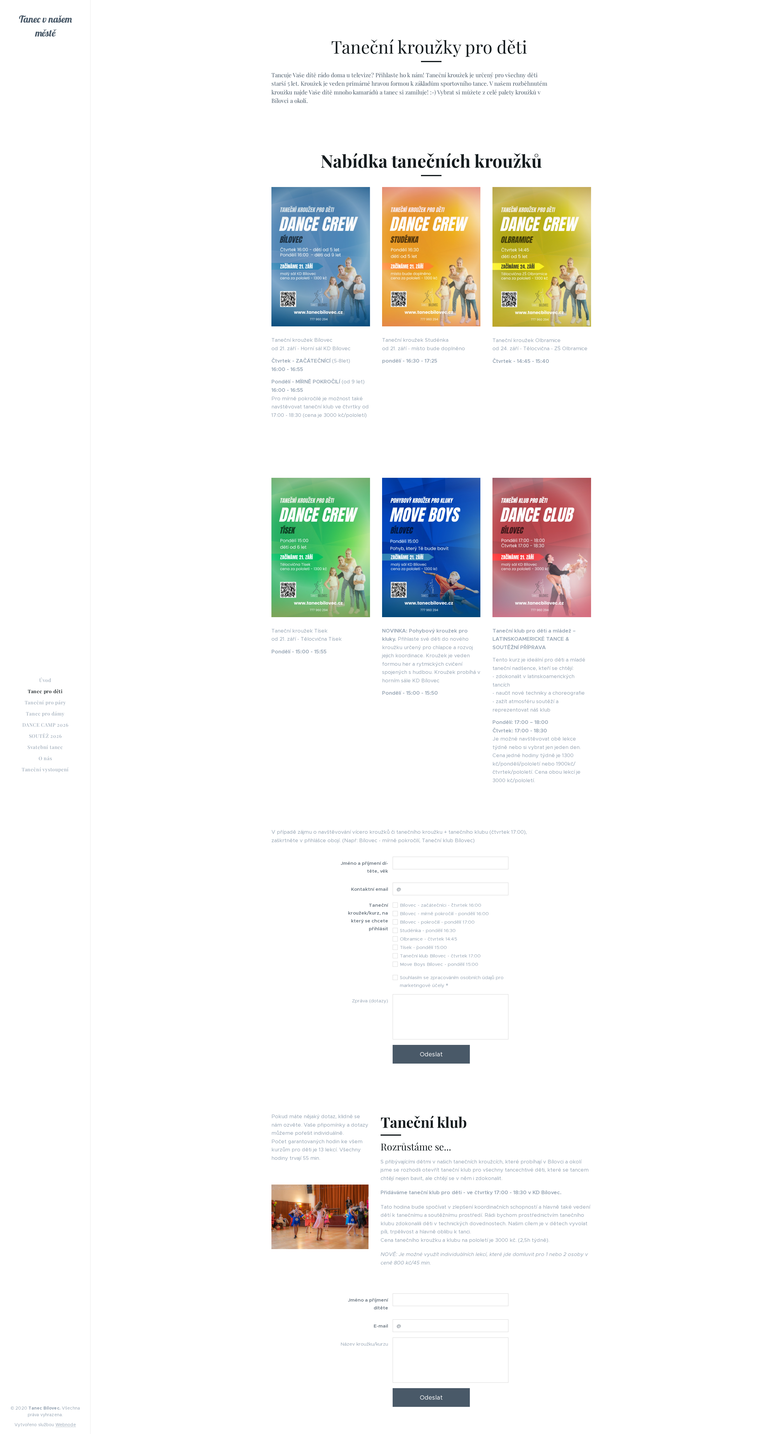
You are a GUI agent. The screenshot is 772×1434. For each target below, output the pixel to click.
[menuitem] (45, 680)
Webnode (65, 1424)
